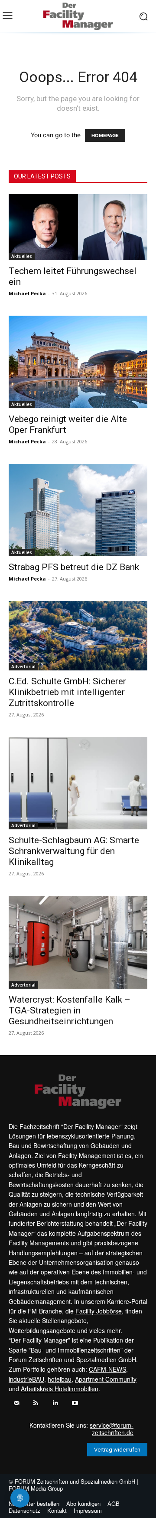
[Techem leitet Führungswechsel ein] (78, 227)
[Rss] (35, 1403)
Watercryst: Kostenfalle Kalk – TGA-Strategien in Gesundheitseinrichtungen (69, 1010)
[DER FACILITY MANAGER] (78, 16)
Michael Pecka (27, 293)
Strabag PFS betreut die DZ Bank (74, 567)
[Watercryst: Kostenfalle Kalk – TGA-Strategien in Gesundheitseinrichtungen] (78, 942)
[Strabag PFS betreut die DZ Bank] (78, 510)
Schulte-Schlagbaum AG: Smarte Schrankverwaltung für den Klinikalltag (74, 851)
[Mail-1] (16, 1403)
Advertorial (23, 666)
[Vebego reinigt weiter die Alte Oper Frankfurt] (78, 362)
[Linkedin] (55, 1403)
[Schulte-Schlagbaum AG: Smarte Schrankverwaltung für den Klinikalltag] (78, 783)
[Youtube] (74, 1403)
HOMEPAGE (105, 135)
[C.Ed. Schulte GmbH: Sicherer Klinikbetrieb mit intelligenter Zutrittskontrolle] (78, 635)
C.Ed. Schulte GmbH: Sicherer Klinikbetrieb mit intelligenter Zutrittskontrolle (67, 692)
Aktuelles (21, 256)
